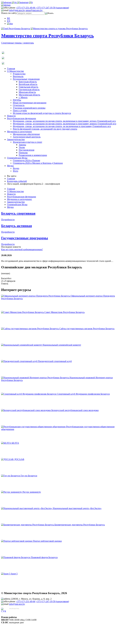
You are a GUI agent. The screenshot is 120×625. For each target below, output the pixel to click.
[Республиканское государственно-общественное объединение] (33, 426)
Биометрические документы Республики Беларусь (79, 524)
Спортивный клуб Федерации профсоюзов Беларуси (83, 394)
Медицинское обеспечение (26, 134)
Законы (22, 144)
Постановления (26, 150)
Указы (22, 147)
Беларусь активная (16, 226)
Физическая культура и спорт (27, 142)
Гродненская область (29, 89)
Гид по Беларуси (29, 475)
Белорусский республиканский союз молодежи (75, 410)
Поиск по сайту (9, 13)
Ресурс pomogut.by (32, 492)
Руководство (19, 74)
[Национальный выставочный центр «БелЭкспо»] (27, 508)
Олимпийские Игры (17, 158)
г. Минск (23, 97)
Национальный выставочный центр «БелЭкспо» (77, 508)
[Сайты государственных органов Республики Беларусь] (30, 328)
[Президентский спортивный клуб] (19, 361)
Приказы (23, 152)
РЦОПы (17, 100)
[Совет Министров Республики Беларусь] (22, 312)
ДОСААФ (19, 459)
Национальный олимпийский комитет (62, 345)
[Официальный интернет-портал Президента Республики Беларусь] (36, 296)
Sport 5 (14, 573)
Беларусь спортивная (18, 213)
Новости (11, 116)
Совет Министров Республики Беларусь (64, 312)
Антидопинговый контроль (27, 137)
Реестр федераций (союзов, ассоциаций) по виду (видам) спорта (45, 129)
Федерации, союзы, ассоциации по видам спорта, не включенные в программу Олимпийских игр (62, 126)
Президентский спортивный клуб (55, 361)
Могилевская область (29, 95)
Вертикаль (18, 76)
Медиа (10, 165)
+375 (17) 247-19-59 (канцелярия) (52, 7)
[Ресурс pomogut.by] (12, 492)
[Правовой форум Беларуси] (16, 557)
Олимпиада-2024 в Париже (26, 160)
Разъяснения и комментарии (33, 155)
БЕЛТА (15, 443)
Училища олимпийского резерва (29, 108)
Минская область (27, 92)
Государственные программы (24, 238)
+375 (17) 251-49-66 (26, 7)
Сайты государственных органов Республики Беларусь (86, 328)
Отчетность (18, 105)
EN (8, 21)
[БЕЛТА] (6, 443)
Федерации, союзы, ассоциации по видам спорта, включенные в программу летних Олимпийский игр (64, 121)
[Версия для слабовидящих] (10, 23)
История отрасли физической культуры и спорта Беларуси (42, 113)
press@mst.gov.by (34, 10)
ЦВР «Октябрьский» (19, 611)
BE (8, 18)
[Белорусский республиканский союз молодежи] (26, 410)
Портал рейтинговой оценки (47, 541)
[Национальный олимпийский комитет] (22, 345)
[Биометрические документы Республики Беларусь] (27, 524)
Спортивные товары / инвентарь (17, 43)
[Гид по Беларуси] (11, 475)
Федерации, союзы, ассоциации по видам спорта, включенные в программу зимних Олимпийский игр (64, 123)
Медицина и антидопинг (19, 131)
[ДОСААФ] (7, 459)
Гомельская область (28, 87)
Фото (15, 171)
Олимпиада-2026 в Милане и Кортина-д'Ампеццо (38, 163)
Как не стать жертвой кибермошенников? (22, 249)
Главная (11, 68)
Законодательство (16, 139)
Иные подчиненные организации (29, 102)
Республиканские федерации (21, 118)
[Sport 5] (6, 573)
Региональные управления (26, 79)
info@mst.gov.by (17, 10)
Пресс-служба (20, 110)
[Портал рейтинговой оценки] (17, 541)
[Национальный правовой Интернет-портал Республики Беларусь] (35, 377)
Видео (16, 168)
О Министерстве (15, 71)
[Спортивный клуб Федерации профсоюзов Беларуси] (29, 394)
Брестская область (28, 81)
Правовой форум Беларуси (44, 557)
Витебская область (28, 84)
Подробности (8, 219)
